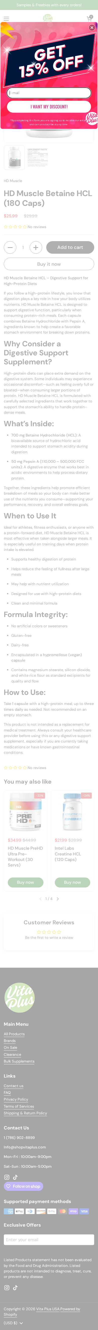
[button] (92, 28)
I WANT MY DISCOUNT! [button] (49, 106)
